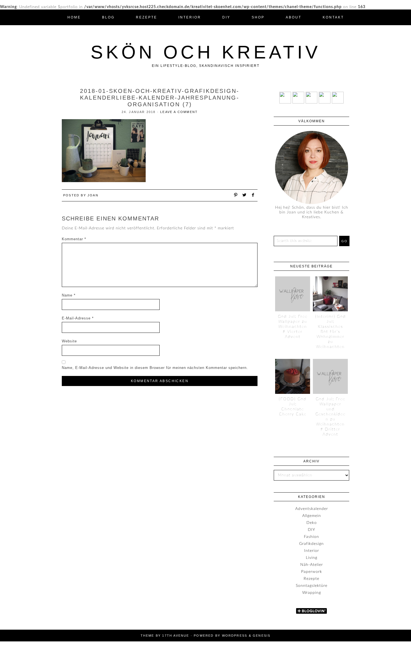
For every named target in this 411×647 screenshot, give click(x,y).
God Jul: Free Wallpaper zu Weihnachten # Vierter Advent (293, 327)
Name (68, 295)
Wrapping (311, 593)
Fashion (311, 537)
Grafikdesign (311, 544)
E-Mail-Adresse (78, 318)
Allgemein (311, 516)
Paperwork (311, 572)
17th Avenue (175, 635)
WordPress (234, 635)
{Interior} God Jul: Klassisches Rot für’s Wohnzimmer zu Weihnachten (330, 332)
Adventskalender (311, 509)
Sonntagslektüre (311, 586)
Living (311, 558)
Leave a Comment (179, 112)
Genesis (261, 635)
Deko (311, 523)
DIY (311, 530)
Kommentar (74, 239)
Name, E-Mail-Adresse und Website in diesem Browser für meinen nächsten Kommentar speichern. (155, 368)
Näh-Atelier (311, 565)
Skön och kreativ (206, 52)
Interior (311, 551)
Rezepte (311, 579)
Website (69, 341)
